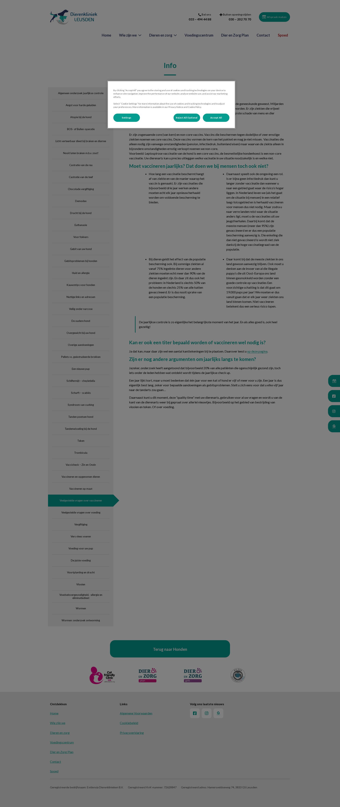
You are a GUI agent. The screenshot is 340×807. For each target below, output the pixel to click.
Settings (126, 117)
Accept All (216, 117)
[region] (171, 105)
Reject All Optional (187, 117)
